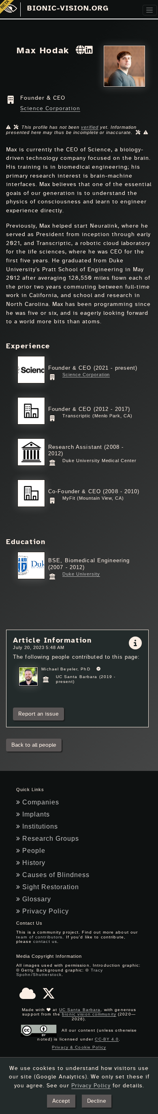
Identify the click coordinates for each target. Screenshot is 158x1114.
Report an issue (38, 714)
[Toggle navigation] (150, 10)
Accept (61, 1101)
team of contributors (39, 937)
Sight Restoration (50, 887)
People (33, 850)
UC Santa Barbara (80, 1009)
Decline (96, 1101)
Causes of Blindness (56, 874)
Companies (40, 802)
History (33, 862)
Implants (36, 814)
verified (89, 127)
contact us (45, 941)
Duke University (81, 574)
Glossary (36, 899)
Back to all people (33, 745)
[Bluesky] (27, 996)
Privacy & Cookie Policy (79, 1047)
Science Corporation (50, 108)
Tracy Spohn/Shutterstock (59, 972)
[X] (48, 996)
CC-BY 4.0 (107, 1039)
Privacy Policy (45, 911)
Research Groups (50, 838)
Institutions (40, 826)
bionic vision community (89, 1014)
